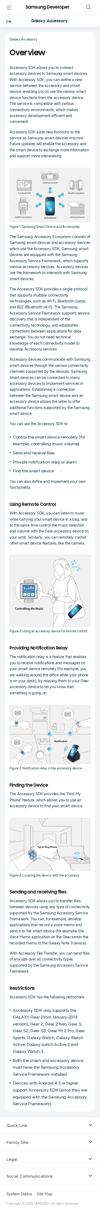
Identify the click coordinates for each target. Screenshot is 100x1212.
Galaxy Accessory (49, 21)
